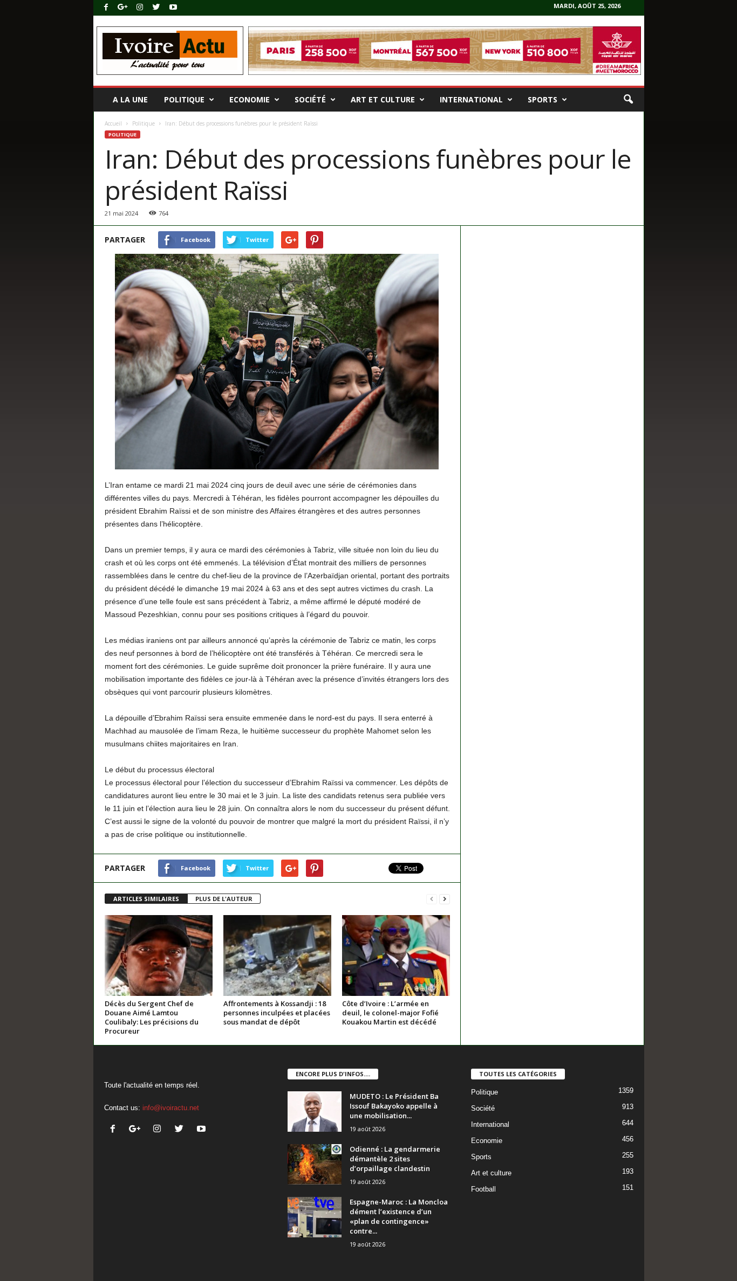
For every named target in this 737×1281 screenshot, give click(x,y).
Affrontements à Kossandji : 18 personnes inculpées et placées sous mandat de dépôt (276, 1013)
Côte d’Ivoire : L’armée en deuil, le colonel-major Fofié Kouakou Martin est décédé (390, 1013)
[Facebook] (106, 8)
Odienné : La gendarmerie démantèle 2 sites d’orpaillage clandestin (395, 1158)
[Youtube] (173, 8)
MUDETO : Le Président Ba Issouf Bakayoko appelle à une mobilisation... (394, 1105)
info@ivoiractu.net (170, 1108)
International (471, 99)
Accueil (113, 123)
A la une (130, 99)
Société (310, 99)
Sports (542, 99)
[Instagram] (139, 8)
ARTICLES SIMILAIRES (146, 899)
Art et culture (383, 99)
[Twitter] (156, 8)
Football (483, 1189)
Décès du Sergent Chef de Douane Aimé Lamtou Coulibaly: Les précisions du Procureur (152, 1017)
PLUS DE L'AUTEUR (224, 899)
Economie (249, 99)
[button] (628, 100)
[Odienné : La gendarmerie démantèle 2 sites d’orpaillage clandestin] (315, 1164)
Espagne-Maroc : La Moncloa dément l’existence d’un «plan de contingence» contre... (399, 1216)
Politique (184, 99)
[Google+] (123, 8)
